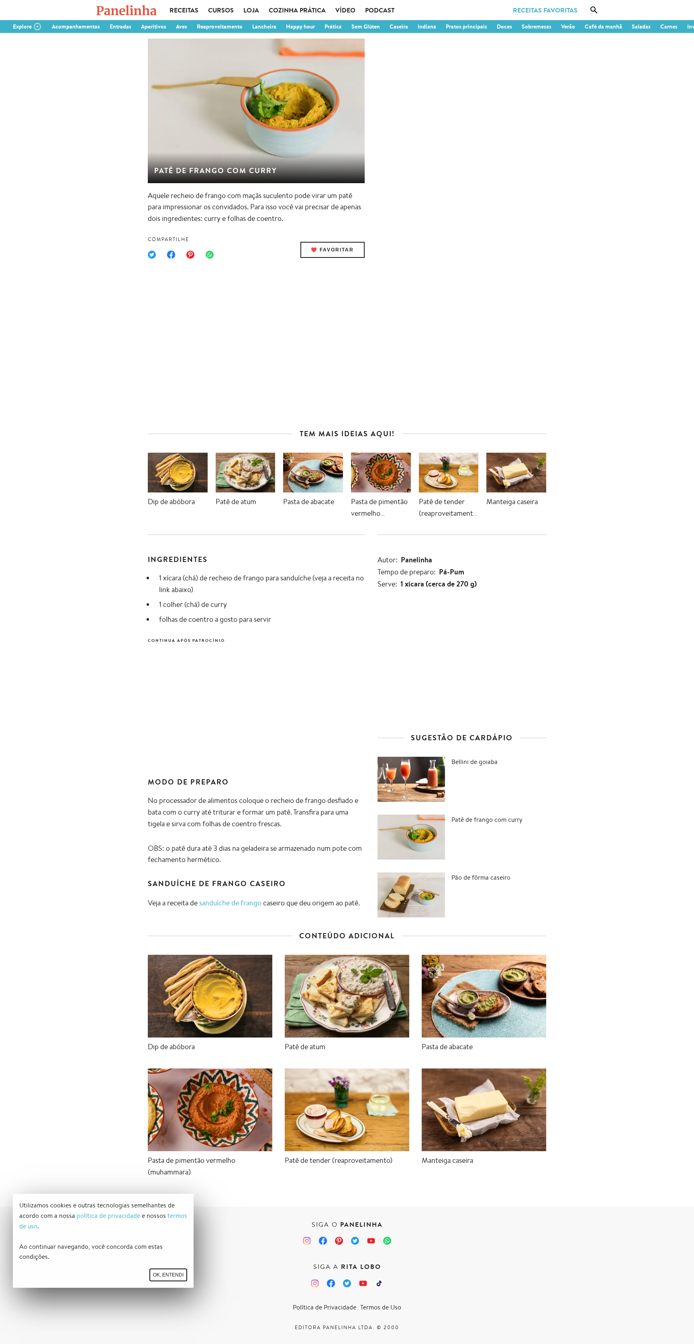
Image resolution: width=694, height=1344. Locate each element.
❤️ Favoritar (332, 250)
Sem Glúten (365, 26)
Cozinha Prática (297, 10)
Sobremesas (536, 26)
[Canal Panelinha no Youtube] (371, 1241)
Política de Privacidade (324, 1307)
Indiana (427, 26)
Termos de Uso (380, 1307)
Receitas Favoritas (545, 10)
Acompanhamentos (76, 26)
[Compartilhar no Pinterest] (190, 254)
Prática (333, 26)
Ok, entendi (168, 1275)
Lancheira (264, 26)
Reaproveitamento (220, 26)
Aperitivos (153, 26)
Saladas (641, 26)
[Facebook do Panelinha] (323, 1241)
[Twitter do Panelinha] (355, 1241)
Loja (251, 10)
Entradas (120, 26)
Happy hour (300, 26)
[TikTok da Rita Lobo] (379, 1283)
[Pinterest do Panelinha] (339, 1241)
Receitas (183, 10)
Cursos (221, 10)
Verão (568, 26)
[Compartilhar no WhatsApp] (209, 254)
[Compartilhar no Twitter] (151, 254)
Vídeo (345, 10)
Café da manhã (603, 26)
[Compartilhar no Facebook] (171, 254)
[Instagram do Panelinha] (307, 1241)
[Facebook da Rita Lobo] (331, 1283)
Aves (181, 26)
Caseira (399, 26)
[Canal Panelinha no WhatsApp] (387, 1241)
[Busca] (594, 10)
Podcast (379, 10)
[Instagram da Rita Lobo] (315, 1283)
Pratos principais (466, 26)
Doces (504, 26)
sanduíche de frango (230, 902)
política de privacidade (108, 1215)
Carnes (669, 26)
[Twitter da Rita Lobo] (347, 1283)
